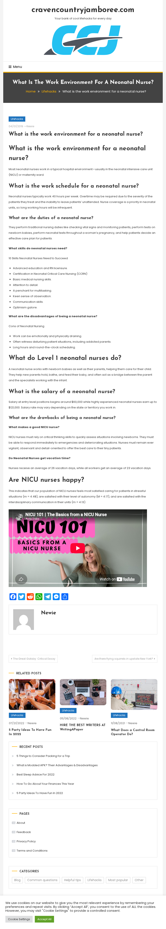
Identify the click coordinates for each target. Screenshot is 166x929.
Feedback (24, 832)
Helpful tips (72, 880)
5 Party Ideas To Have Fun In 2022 (40, 793)
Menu (17, 66)
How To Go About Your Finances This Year (45, 784)
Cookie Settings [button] (19, 919)
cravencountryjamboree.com (83, 10)
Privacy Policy (26, 841)
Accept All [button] (44, 919)
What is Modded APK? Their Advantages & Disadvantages (57, 765)
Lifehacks (17, 119)
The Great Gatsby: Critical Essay (34, 659)
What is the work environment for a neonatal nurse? (76, 134)
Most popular (118, 880)
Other (139, 880)
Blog (17, 880)
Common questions (42, 880)
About (21, 823)
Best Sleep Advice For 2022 (35, 774)
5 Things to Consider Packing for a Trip (43, 756)
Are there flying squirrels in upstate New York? (123, 659)
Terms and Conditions (32, 851)
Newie (30, 126)
